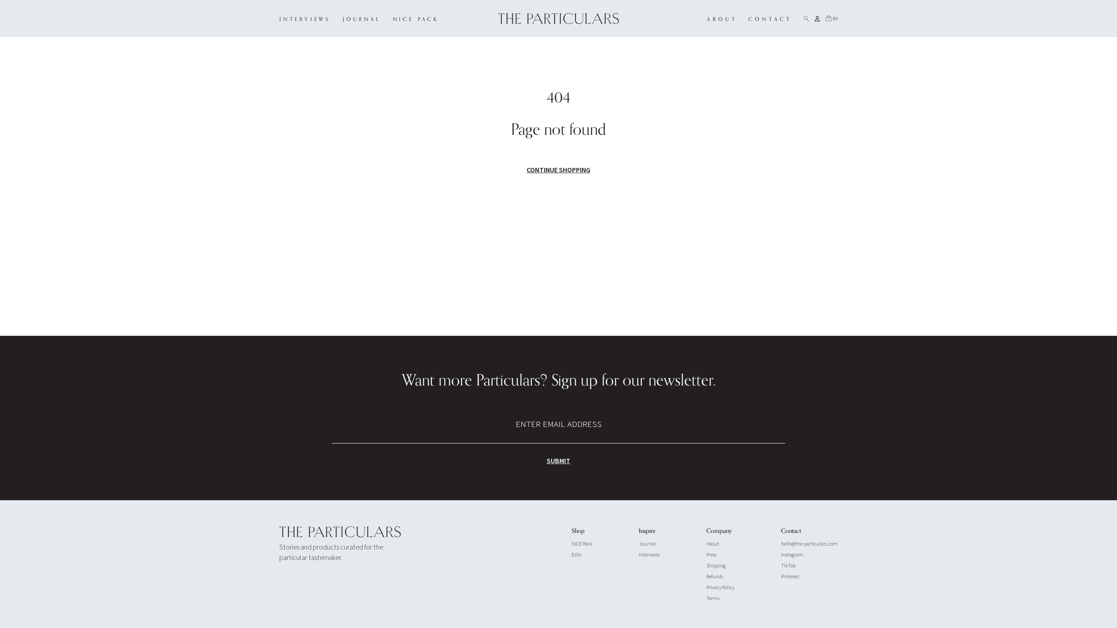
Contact (791, 531)
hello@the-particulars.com (809, 544)
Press (711, 555)
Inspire (647, 531)
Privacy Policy (720, 587)
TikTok (788, 566)
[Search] (806, 19)
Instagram (792, 555)
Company (719, 531)
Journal (647, 544)
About (712, 544)
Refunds (714, 576)
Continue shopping (558, 170)
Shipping (716, 566)
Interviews (649, 555)
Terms (713, 598)
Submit (558, 461)
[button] (831, 18)
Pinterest (790, 576)
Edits (577, 555)
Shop (578, 531)
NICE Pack (582, 544)
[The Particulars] (559, 18)
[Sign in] (817, 18)
